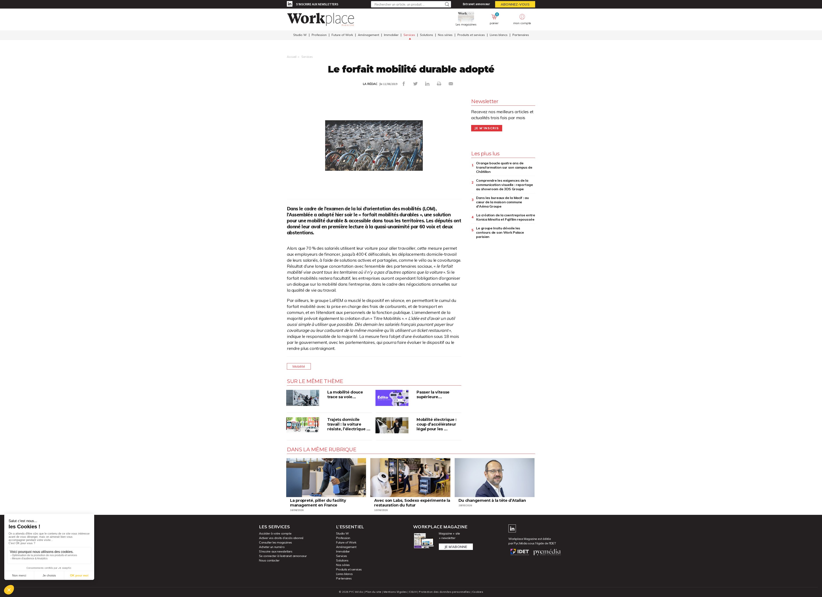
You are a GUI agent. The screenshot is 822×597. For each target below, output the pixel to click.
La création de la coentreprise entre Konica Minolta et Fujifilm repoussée (505, 217)
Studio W (300, 35)
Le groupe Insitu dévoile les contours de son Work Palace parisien (500, 232)
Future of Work (342, 35)
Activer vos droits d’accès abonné (281, 538)
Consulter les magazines (275, 542)
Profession (319, 35)
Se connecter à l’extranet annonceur (283, 556)
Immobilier (391, 35)
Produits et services (471, 35)
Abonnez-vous (515, 4)
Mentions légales (395, 591)
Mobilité (298, 366)
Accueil (291, 56)
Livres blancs (499, 35)
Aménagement (368, 35)
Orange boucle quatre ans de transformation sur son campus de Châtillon (504, 167)
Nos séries (445, 35)
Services (409, 35)
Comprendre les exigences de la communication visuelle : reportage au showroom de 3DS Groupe (504, 184)
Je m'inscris (487, 128)
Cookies (477, 591)
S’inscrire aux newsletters (317, 4)
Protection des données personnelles (444, 591)
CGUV (413, 591)
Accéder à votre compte (275, 533)
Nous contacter (269, 560)
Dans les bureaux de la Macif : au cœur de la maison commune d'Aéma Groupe (502, 202)
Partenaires (520, 35)
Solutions (426, 35)
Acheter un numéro (271, 547)
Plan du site (373, 591)
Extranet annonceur (476, 4)
